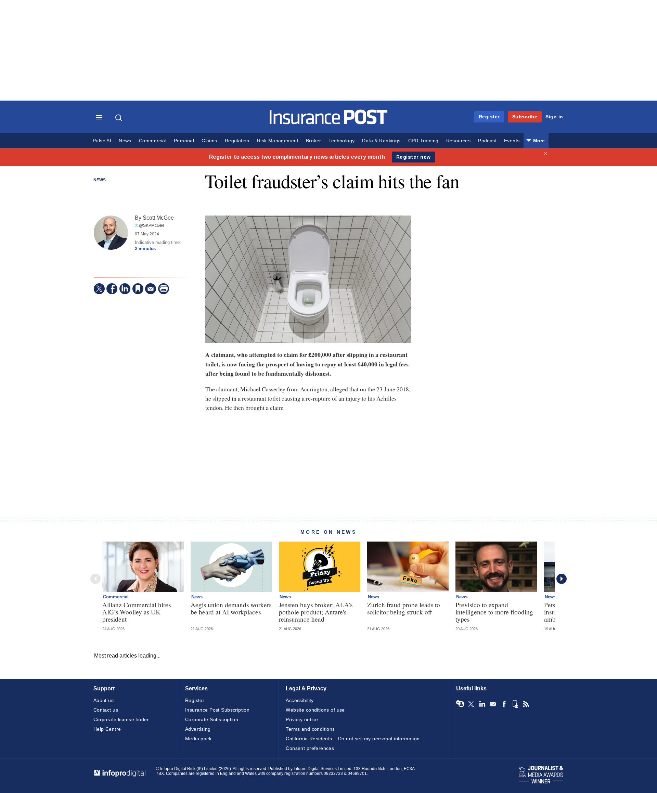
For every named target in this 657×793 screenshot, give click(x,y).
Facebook (504, 704)
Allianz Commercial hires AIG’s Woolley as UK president (136, 612)
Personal (184, 140)
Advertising (198, 729)
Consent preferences (310, 748)
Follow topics (460, 704)
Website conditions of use (315, 710)
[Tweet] (99, 288)
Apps (515, 704)
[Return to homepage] (329, 123)
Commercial (152, 140)
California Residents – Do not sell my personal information (353, 738)
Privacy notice (302, 719)
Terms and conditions (310, 729)
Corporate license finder (121, 719)
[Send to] (150, 288)
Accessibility (299, 700)
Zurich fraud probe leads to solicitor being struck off (403, 608)
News (125, 140)
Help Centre (107, 729)
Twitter (471, 704)
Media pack (198, 738)
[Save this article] (137, 288)
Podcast (487, 140)
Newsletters (493, 704)
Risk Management (277, 140)
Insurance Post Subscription (217, 710)
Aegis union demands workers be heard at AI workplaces (231, 608)
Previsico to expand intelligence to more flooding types (494, 612)
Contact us (105, 710)
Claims (209, 140)
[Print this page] (163, 288)
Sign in (554, 116)
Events (511, 140)
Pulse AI (102, 140)
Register (489, 116)
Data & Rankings (381, 140)
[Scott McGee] (111, 233)
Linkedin (482, 704)
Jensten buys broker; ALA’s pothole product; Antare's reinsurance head (315, 612)
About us (103, 700)
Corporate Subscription (211, 719)
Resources (458, 140)
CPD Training (423, 140)
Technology (341, 140)
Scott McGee (158, 217)
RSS (526, 704)
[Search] (119, 117)
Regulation (237, 140)
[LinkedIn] (124, 288)
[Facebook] (111, 288)
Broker (313, 140)
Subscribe (525, 116)
